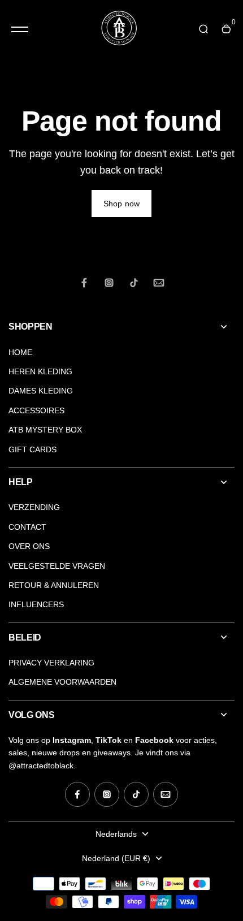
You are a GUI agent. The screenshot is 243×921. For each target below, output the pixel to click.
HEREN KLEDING (40, 371)
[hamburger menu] (19, 29)
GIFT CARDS (32, 449)
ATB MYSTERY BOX (45, 429)
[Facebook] (84, 282)
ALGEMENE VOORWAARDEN (62, 681)
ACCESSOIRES (36, 410)
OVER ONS (29, 546)
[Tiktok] (134, 282)
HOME (20, 352)
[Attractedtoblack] (118, 29)
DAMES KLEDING (40, 390)
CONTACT (27, 526)
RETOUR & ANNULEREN (53, 585)
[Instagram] (109, 282)
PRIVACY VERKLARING (51, 662)
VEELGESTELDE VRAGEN (56, 565)
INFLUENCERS (36, 604)
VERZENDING (34, 507)
